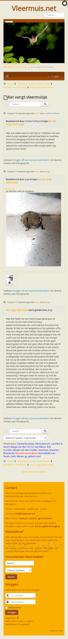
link (34, 543)
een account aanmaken (37, 160)
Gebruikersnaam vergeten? (20, 621)
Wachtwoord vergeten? (17, 624)
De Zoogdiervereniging (47, 526)
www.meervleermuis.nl (42, 540)
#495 (37, 302)
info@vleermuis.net (24, 513)
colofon (33, 518)
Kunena (42, 471)
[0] (33, 229)
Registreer (11, 618)
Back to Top (57, 630)
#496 (37, 171)
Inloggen (16, 160)
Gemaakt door (30, 471)
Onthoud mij (14, 607)
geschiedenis (45, 518)
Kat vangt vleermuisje (17, 310)
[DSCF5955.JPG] (10, 277)
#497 (37, 113)
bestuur (24, 518)
